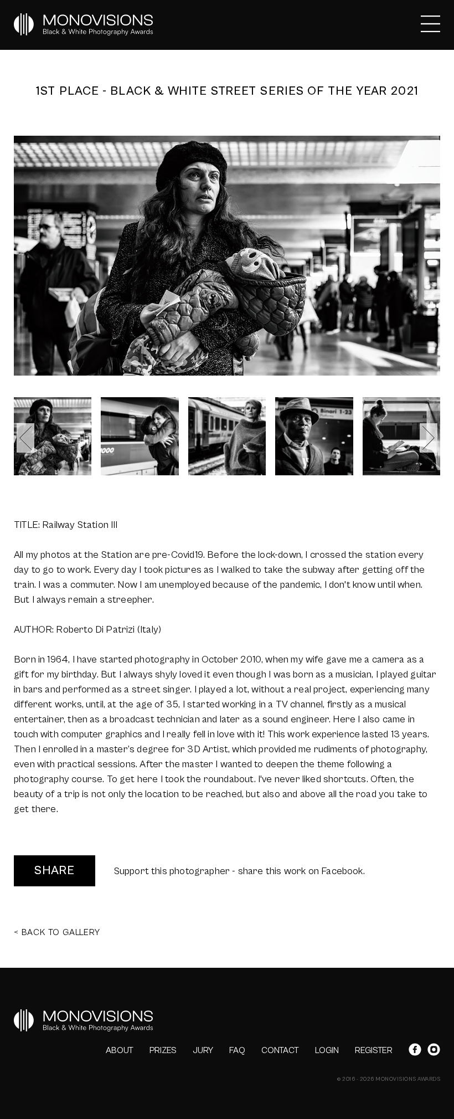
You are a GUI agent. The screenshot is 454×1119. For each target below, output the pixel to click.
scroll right (428, 438)
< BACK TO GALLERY (57, 932)
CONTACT (280, 1050)
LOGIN (327, 1050)
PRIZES (163, 1050)
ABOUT (119, 1050)
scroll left (25, 438)
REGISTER (374, 1050)
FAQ (237, 1050)
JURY (203, 1050)
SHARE (54, 870)
